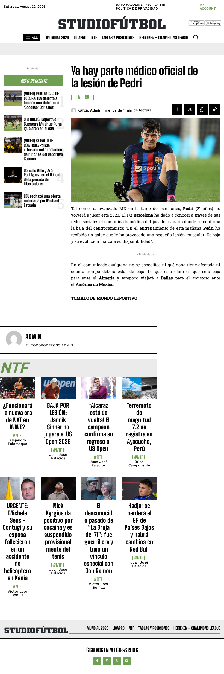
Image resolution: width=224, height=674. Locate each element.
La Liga (82, 97)
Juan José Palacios (58, 456)
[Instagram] (107, 661)
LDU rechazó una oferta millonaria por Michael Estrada (42, 201)
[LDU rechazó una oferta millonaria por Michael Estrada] (13, 200)
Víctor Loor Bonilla (17, 593)
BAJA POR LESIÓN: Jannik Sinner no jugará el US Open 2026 (58, 423)
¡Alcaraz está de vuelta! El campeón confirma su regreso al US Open (98, 427)
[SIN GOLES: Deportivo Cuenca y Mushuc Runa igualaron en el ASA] (13, 123)
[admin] (74, 110)
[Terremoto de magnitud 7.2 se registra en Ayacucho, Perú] (139, 391)
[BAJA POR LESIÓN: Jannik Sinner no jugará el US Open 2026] (58, 391)
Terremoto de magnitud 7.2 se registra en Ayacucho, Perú (139, 427)
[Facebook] (177, 109)
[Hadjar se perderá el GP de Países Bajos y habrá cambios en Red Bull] (139, 491)
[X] (189, 109)
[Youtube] (127, 661)
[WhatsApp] (202, 109)
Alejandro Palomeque (17, 442)
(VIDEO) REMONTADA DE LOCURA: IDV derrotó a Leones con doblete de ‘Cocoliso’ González (41, 100)
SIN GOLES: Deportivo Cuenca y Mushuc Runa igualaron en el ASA (43, 124)
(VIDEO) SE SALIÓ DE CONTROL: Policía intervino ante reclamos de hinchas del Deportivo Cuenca (43, 149)
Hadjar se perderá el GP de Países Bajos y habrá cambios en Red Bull (139, 527)
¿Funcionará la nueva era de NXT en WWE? (17, 416)
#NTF (17, 435)
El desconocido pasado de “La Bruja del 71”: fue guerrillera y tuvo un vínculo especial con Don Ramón (98, 538)
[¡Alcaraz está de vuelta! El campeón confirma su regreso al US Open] (98, 391)
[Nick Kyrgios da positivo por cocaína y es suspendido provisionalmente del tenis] (58, 491)
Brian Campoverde (139, 463)
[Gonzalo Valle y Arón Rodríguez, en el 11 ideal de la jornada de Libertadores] (13, 175)
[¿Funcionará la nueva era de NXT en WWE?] (17, 391)
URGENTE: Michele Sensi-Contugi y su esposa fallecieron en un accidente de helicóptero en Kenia (17, 542)
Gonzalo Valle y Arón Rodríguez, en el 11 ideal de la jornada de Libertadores (42, 177)
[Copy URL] (214, 109)
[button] (195, 37)
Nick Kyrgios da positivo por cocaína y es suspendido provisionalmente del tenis (58, 531)
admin (95, 110)
